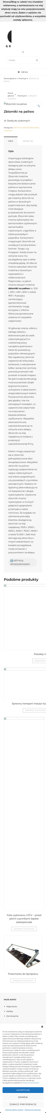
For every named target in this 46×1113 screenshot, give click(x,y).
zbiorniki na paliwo (19, 288)
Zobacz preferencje (23, 1104)
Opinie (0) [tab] (28, 141)
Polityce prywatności (31, 1083)
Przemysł (22, 78)
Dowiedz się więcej (24, 929)
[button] (42, 1026)
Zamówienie (12, 1016)
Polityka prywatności (33, 1110)
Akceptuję (23, 1090)
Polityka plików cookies (14, 1110)
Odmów (23, 1097)
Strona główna (10, 78)
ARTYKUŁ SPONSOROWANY (26, 127)
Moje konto (11, 1006)
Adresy (9, 1011)
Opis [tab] (10, 141)
